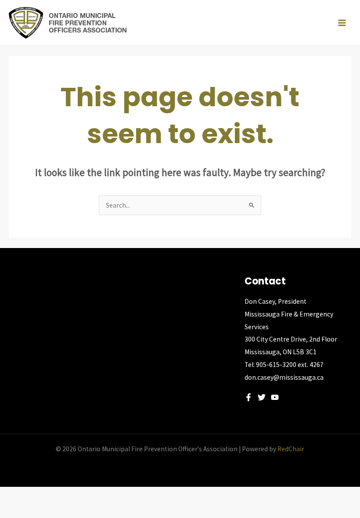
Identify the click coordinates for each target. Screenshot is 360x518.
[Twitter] (262, 397)
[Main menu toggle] (342, 23)
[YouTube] (275, 397)
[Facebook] (248, 397)
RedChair (290, 449)
